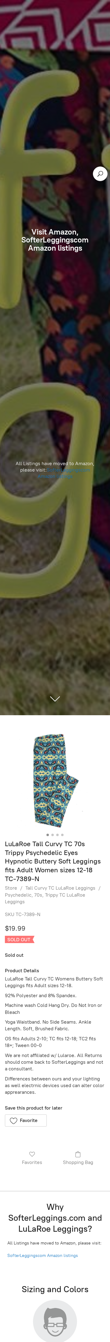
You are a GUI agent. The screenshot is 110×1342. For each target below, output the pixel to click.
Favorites (32, 1162)
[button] (26, 1120)
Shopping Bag (78, 1162)
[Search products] (100, 173)
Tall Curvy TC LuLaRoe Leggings (60, 888)
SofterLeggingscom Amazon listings (64, 473)
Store (11, 888)
